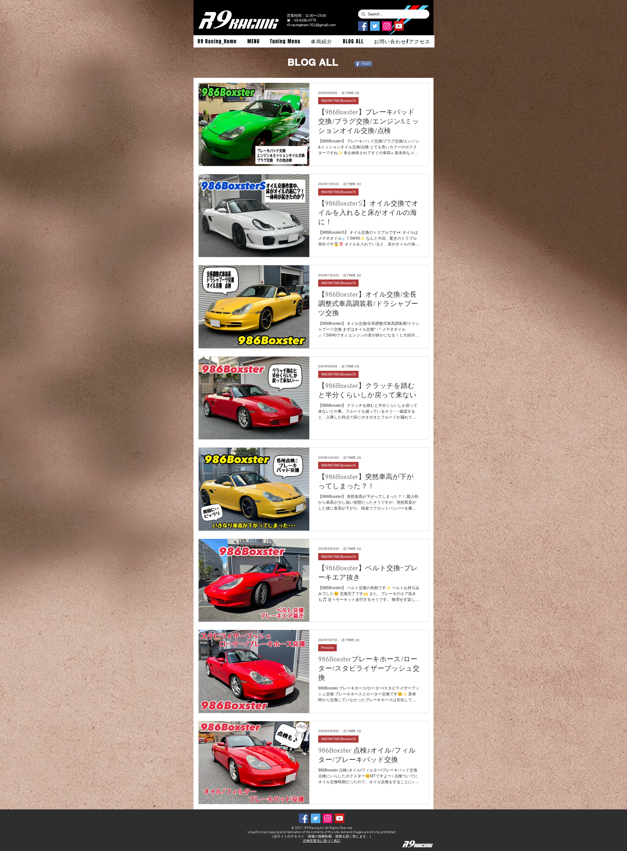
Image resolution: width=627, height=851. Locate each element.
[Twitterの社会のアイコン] (375, 26)
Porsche (327, 648)
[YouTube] (399, 26)
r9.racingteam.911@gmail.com (311, 25)
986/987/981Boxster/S (338, 101)
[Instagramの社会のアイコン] (387, 26)
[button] (253, 41)
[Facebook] (363, 26)
